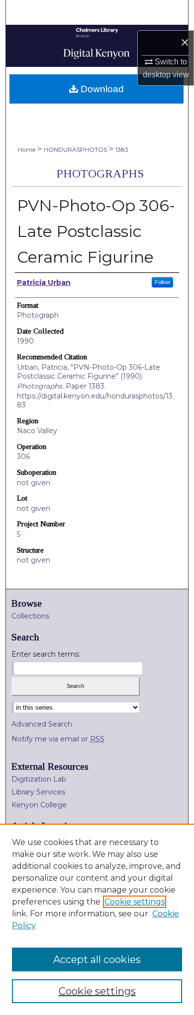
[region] (97, 919)
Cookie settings (134, 901)
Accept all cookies (97, 959)
